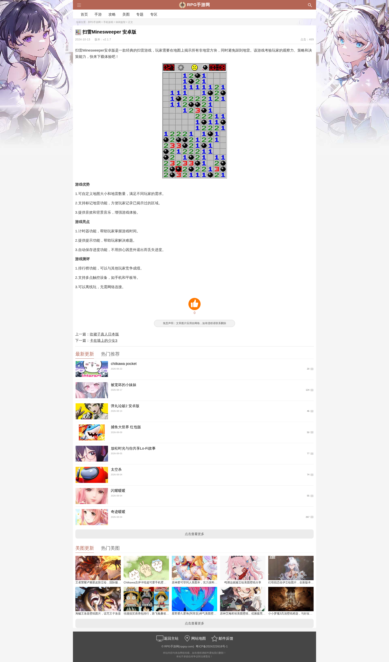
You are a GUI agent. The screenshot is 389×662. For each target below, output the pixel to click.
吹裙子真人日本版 (104, 334)
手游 (98, 14)
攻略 (112, 14)
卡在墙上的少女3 (103, 341)
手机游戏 (108, 22)
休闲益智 (120, 22)
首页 (84, 14)
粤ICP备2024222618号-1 (212, 646)
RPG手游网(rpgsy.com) (179, 646)
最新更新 (84, 354)
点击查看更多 (194, 534)
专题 (139, 14)
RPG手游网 (94, 22)
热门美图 (110, 548)
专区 (153, 14)
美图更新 (84, 548)
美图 (126, 14)
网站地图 (198, 638)
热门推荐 (110, 354)
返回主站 (171, 638)
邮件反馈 (226, 638)
